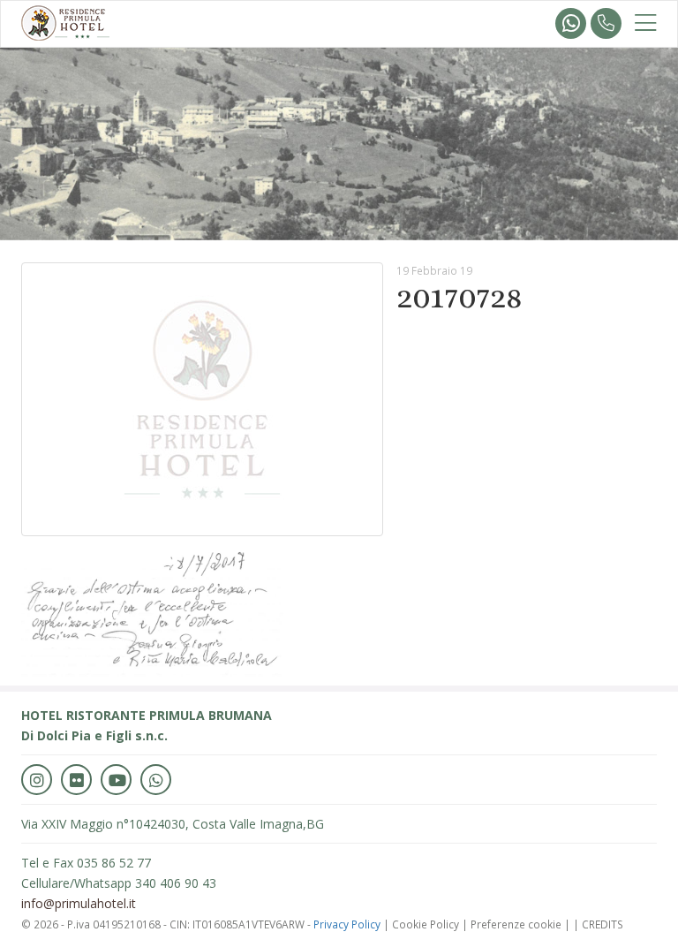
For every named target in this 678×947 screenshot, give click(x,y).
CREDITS (602, 924)
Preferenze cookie (516, 924)
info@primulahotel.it (78, 903)
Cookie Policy (425, 924)
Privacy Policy (346, 924)
